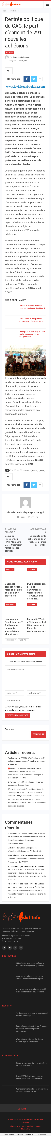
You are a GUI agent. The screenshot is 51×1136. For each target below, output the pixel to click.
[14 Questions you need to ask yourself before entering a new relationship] (8, 1016)
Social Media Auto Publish (14, 1134)
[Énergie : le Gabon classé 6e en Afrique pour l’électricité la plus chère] (8, 979)
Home (23, 1109)
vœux (42, 470)
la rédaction (12, 833)
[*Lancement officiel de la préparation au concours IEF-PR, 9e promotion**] (8, 1092)
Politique (9, 52)
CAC (18, 470)
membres (26, 470)
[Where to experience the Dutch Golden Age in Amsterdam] (8, 1042)
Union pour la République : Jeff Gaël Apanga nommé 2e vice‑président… (32, 334)
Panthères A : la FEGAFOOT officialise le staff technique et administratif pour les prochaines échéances (26, 761)
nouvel (34, 470)
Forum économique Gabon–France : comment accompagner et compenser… (31, 1028)
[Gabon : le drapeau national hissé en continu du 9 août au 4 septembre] (11, 308)
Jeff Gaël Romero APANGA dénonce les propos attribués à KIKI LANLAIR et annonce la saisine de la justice (27, 803)
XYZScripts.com (41, 1134)
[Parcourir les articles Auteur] (25, 502)
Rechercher (9, 729)
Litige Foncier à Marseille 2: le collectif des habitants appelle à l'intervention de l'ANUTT (26, 858)
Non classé (10, 604)
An (12, 470)
